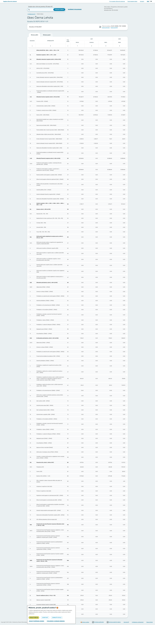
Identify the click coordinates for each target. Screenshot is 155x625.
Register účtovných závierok (10, 1)
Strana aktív (34, 35)
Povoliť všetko (34, 617)
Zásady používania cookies (36, 621)
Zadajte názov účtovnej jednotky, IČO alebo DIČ (40, 6)
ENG (148, 1)
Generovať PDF (114, 27)
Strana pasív (47, 35)
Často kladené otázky (132, 1)
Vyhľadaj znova (59, 9)
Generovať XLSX (106, 27)
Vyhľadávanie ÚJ (31, 14)
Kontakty (142, 1)
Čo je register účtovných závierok (117, 1)
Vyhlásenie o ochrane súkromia (56, 621)
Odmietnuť (45, 617)
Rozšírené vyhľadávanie (75, 9)
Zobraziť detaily (57, 617)
